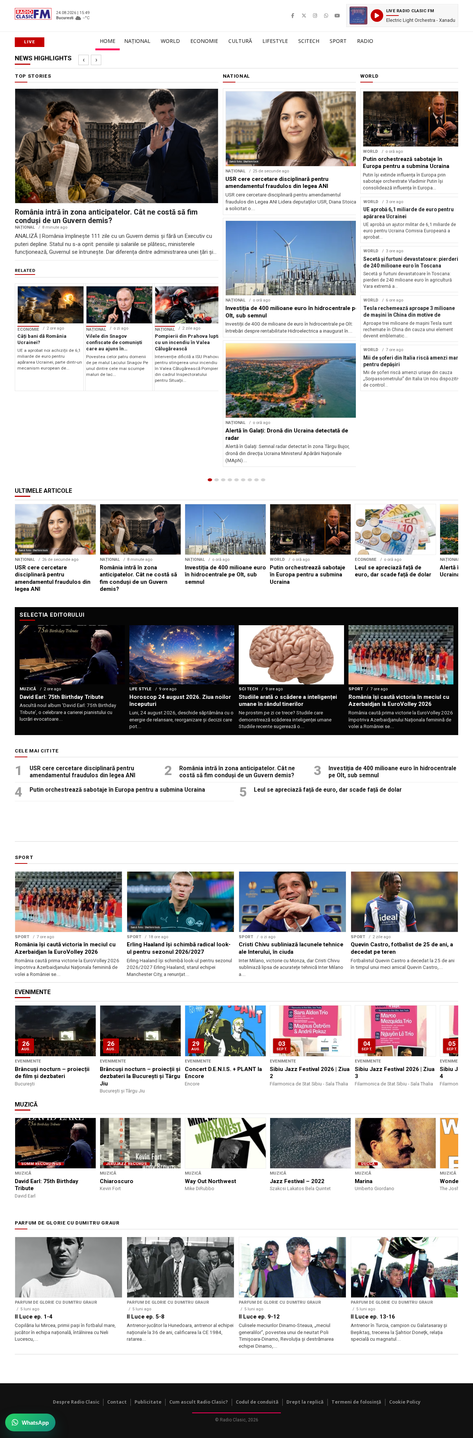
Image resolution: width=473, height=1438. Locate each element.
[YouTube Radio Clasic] (337, 15)
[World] (223, 479)
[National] (216, 479)
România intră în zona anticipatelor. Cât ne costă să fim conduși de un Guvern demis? (237, 772)
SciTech (308, 40)
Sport (338, 40)
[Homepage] (210, 479)
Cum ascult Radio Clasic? (198, 1402)
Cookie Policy (405, 1402)
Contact (117, 1402)
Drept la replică (305, 1402)
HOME (107, 40)
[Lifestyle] (243, 479)
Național (137, 40)
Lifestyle (275, 40)
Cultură (240, 40)
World (170, 40)
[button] (402, 15)
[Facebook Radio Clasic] (293, 15)
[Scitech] (250, 479)
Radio (365, 40)
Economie (204, 40)
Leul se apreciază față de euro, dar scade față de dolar (328, 789)
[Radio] (263, 479)
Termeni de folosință (356, 1402)
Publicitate (148, 1402)
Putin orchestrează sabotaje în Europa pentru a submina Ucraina (117, 789)
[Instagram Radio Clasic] (315, 15)
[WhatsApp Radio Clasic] (326, 15)
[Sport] (256, 479)
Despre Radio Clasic (76, 1402)
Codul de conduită (257, 1402)
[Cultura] (236, 479)
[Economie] (230, 479)
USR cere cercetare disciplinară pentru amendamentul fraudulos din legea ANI (82, 772)
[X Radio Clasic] (304, 15)
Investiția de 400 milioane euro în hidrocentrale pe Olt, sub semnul (392, 772)
